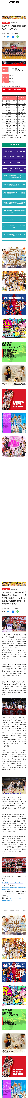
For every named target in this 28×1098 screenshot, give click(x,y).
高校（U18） (5, 22)
